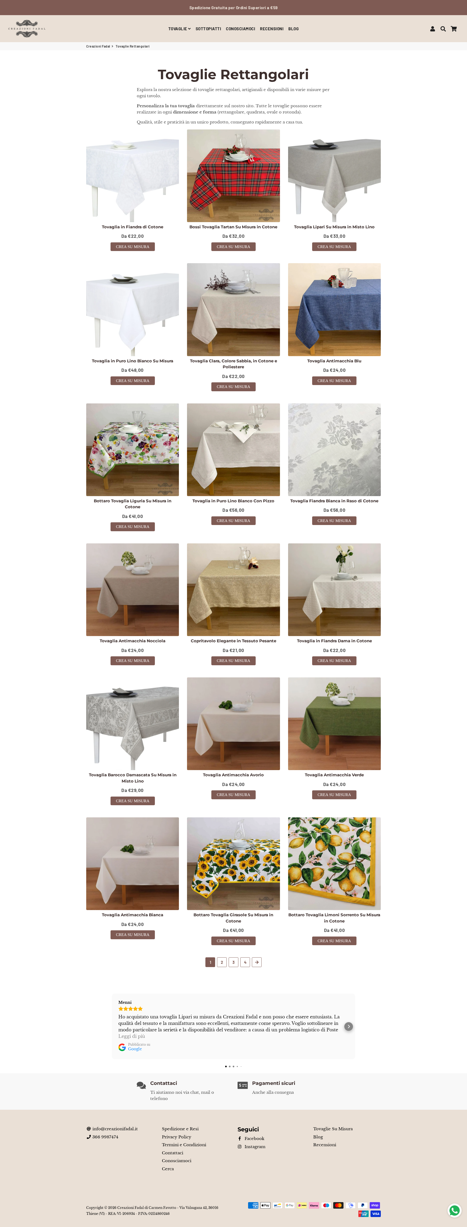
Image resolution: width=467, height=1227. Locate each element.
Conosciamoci (176, 1160)
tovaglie (281, 105)
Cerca (168, 1168)
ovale (272, 112)
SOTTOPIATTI (208, 28)
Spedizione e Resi (180, 1128)
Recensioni (324, 1144)
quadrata (255, 112)
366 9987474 (104, 1136)
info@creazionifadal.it (114, 1128)
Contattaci (172, 1152)
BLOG (293, 28)
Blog (318, 1136)
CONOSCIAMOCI (240, 28)
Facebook (253, 1138)
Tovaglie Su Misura (333, 1128)
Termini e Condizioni (184, 1144)
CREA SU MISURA (132, 247)
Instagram (254, 1146)
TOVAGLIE (178, 28)
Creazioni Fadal (98, 46)
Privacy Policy (176, 1136)
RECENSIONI (271, 28)
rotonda (291, 112)
